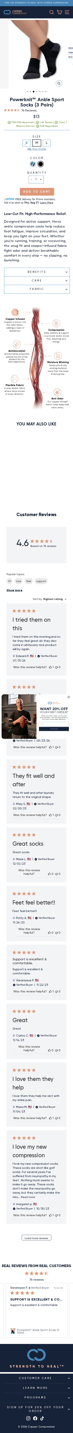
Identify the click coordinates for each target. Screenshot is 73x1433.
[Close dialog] (69, 697)
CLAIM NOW (54, 729)
